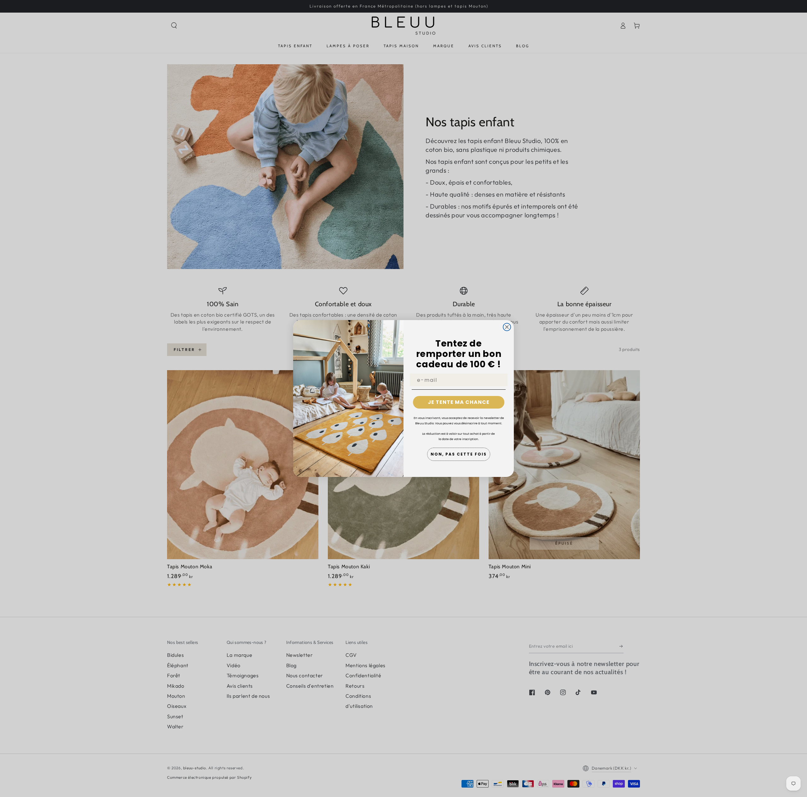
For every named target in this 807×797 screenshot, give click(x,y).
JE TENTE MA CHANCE (459, 402)
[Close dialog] (507, 327)
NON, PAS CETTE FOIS (459, 454)
